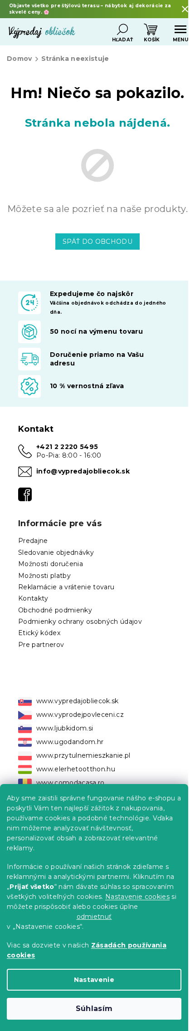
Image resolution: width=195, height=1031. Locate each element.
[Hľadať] (122, 29)
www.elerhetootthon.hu (75, 769)
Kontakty (33, 598)
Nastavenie (94, 980)
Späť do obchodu (97, 241)
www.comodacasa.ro (70, 783)
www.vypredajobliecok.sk (77, 701)
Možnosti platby (44, 576)
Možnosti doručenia (50, 564)
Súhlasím (94, 1008)
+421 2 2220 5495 (67, 447)
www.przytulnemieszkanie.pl (83, 755)
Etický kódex (39, 633)
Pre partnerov (41, 645)
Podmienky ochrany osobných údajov (80, 621)
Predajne (33, 541)
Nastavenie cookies (137, 897)
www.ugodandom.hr (69, 742)
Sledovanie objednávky (56, 552)
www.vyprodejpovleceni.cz (80, 714)
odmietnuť (94, 916)
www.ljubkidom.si (64, 728)
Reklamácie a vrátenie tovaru (66, 587)
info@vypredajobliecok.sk (83, 471)
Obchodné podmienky (55, 610)
